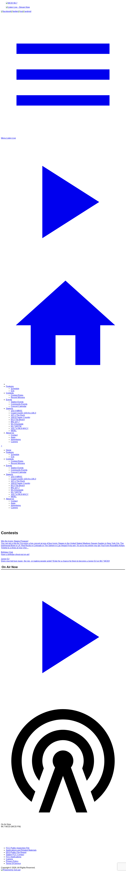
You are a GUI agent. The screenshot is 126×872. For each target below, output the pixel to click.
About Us (10, 433)
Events (9, 400)
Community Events (19, 404)
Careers (14, 442)
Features (10, 386)
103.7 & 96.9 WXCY (19, 428)
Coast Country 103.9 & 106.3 (23, 413)
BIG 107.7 (15, 422)
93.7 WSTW (16, 426)
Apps (13, 437)
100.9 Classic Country (20, 417)
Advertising (16, 439)
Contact (14, 435)
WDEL (14, 431)
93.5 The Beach (18, 420)
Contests (10, 393)
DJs (12, 391)
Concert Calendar (18, 406)
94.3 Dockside (17, 424)
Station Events (17, 402)
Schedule (15, 389)
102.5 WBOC (16, 411)
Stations (9, 408)
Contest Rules (17, 395)
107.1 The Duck (18, 415)
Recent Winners (18, 397)
